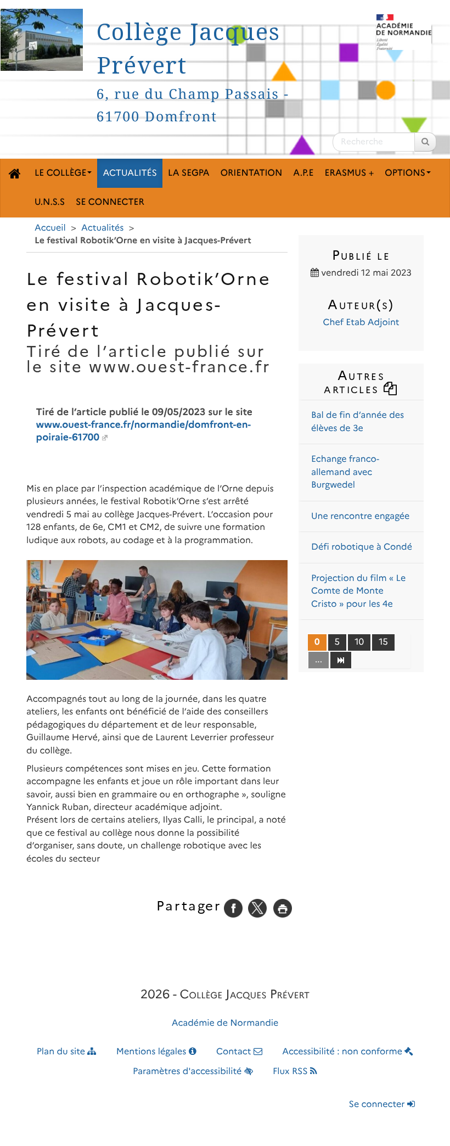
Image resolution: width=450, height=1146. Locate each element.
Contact (235, 1052)
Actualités (130, 173)
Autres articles (354, 381)
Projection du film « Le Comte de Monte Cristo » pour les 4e (358, 591)
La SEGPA (189, 173)
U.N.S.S (50, 202)
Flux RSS (291, 1071)
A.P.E (303, 173)
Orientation (252, 173)
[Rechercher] (425, 142)
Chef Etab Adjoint (361, 322)
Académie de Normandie (225, 1023)
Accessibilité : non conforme (343, 1052)
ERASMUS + (349, 173)
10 (359, 642)
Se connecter (110, 202)
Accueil (50, 228)
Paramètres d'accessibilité (188, 1071)
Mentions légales (152, 1052)
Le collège (60, 173)
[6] (340, 659)
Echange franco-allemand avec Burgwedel (345, 472)
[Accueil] (15, 173)
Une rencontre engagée (360, 516)
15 (383, 642)
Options (405, 173)
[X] (257, 908)
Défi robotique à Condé (361, 547)
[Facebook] (233, 908)
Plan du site (62, 1052)
